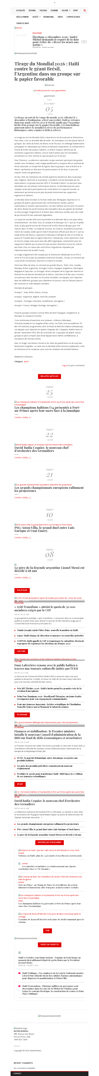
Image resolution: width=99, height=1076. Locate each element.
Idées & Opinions (22, 16)
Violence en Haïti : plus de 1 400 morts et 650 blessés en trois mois (50, 855)
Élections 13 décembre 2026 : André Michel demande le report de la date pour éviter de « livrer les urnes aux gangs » (56, 40)
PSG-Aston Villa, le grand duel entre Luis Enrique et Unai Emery (44, 529)
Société (35, 16)
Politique (43, 10)
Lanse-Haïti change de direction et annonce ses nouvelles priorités (50, 635)
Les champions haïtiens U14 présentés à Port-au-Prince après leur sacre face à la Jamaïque (47, 409)
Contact (17, 1073)
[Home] (18, 28)
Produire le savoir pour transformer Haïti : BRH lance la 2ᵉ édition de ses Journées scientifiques (49, 775)
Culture (65, 10)
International (48, 16)
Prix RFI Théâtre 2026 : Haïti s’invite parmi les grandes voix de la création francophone (49, 689)
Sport (75, 10)
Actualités (20, 10)
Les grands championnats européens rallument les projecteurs (49, 489)
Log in (65, 365)
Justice (25, 864)
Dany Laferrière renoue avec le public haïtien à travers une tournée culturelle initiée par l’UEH (46, 666)
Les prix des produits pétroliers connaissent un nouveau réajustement (44, 767)
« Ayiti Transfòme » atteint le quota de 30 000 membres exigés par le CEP (44, 608)
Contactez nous (22, 23)
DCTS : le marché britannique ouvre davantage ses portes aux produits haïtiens (47, 759)
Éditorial (32, 10)
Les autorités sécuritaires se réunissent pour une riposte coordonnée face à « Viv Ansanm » (47, 867)
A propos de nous (73, 16)
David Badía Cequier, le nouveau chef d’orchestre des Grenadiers (41, 449)
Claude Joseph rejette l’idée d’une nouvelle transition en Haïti (47, 630)
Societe (21, 853)
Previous (82, 41)
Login (59, 3)
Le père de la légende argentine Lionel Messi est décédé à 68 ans (49, 569)
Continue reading (21, 417)
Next (85, 41)
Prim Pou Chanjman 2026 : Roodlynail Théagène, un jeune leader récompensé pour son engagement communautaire (49, 697)
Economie (54, 10)
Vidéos (60, 16)
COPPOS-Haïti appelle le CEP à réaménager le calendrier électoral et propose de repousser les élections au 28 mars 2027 (50, 642)
